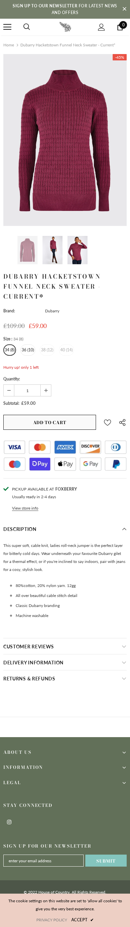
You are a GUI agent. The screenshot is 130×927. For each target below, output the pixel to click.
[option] (65, 140)
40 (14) (66, 349)
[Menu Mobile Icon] (7, 27)
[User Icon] (101, 27)
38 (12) (47, 349)
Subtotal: (11, 403)
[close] (124, 9)
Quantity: (11, 378)
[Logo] (65, 26)
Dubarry (52, 310)
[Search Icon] (26, 27)
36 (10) (28, 349)
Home (8, 44)
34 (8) (10, 349)
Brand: (9, 310)
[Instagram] (9, 822)
